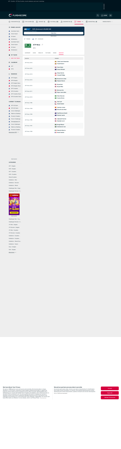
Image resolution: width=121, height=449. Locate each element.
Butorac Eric (60, 90)
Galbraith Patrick (61, 119)
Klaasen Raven (61, 81)
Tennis (28, 39)
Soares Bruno (60, 98)
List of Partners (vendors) (60, 393)
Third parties (43, 397)
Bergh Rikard (60, 124)
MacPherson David (62, 113)
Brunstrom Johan (61, 78)
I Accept (110, 388)
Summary (27, 52)
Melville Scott (61, 121)
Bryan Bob (60, 84)
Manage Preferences (109, 397)
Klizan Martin (60, 73)
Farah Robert (60, 63)
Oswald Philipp (61, 75)
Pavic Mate (60, 67)
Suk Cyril (59, 101)
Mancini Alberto (61, 130)
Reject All (109, 393)
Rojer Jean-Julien (61, 92)
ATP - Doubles (39, 39)
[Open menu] (110, 15)
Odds (34, 52)
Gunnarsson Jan (61, 126)
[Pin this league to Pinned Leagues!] (42, 44)
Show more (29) (13, 132)
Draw (54, 52)
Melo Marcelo (60, 96)
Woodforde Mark (61, 109)
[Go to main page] (21, 15)
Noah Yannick (60, 132)
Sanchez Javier (61, 107)
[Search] (98, 15)
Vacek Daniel (60, 104)
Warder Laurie (61, 115)
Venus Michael (61, 69)
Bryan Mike (60, 86)
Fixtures (48, 52)
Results (40, 52)
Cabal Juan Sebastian (63, 61)
